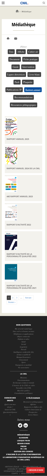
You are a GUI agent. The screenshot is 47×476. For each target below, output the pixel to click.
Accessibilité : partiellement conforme (23, 469)
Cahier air (33, 51)
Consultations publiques (23, 393)
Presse (23, 446)
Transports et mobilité (23, 365)
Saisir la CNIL (10, 409)
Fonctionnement (23, 380)
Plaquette (27, 82)
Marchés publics (23, 390)
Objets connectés (23, 336)
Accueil (17, 11)
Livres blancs (33, 414)
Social (23, 344)
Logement (23, 347)
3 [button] (17, 297)
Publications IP (14, 89)
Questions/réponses (10, 413)
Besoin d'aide (36, 470)
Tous (11, 51)
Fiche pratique (31, 59)
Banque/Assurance (24, 357)
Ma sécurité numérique (23, 328)
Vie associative (23, 367)
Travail (23, 349)
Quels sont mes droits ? (10, 405)
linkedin (26, 425)
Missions (23, 377)
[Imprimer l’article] (8, 38)
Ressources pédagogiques (23, 105)
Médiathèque (23, 434)
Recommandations (23, 97)
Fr (21, 449)
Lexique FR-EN (23, 440)
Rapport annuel (32, 89)
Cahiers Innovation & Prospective (33, 410)
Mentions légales (12, 467)
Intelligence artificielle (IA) (23, 352)
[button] (29, 297)
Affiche (20, 51)
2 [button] (13, 297)
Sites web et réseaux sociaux (23, 331)
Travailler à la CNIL (23, 388)
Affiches (33, 404)
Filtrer (23, 46)
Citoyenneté (23, 360)
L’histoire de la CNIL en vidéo (23, 385)
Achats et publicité (23, 354)
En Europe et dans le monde (23, 382)
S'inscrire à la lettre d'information (23, 454)
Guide (16, 66)
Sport (23, 362)
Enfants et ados (23, 339)
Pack (17, 82)
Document (15, 59)
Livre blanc (34, 74)
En (25, 449)
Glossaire (23, 437)
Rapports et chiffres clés (33, 407)
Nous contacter (27, 473)
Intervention (28, 66)
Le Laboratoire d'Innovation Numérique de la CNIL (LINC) (23, 458)
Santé (23, 341)
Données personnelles (32, 467)
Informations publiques (13, 471)
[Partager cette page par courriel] (15, 38)
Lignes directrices (16, 74)
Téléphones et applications (23, 334)
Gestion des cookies (23, 451)
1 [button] (9, 298)
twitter (20, 425)
